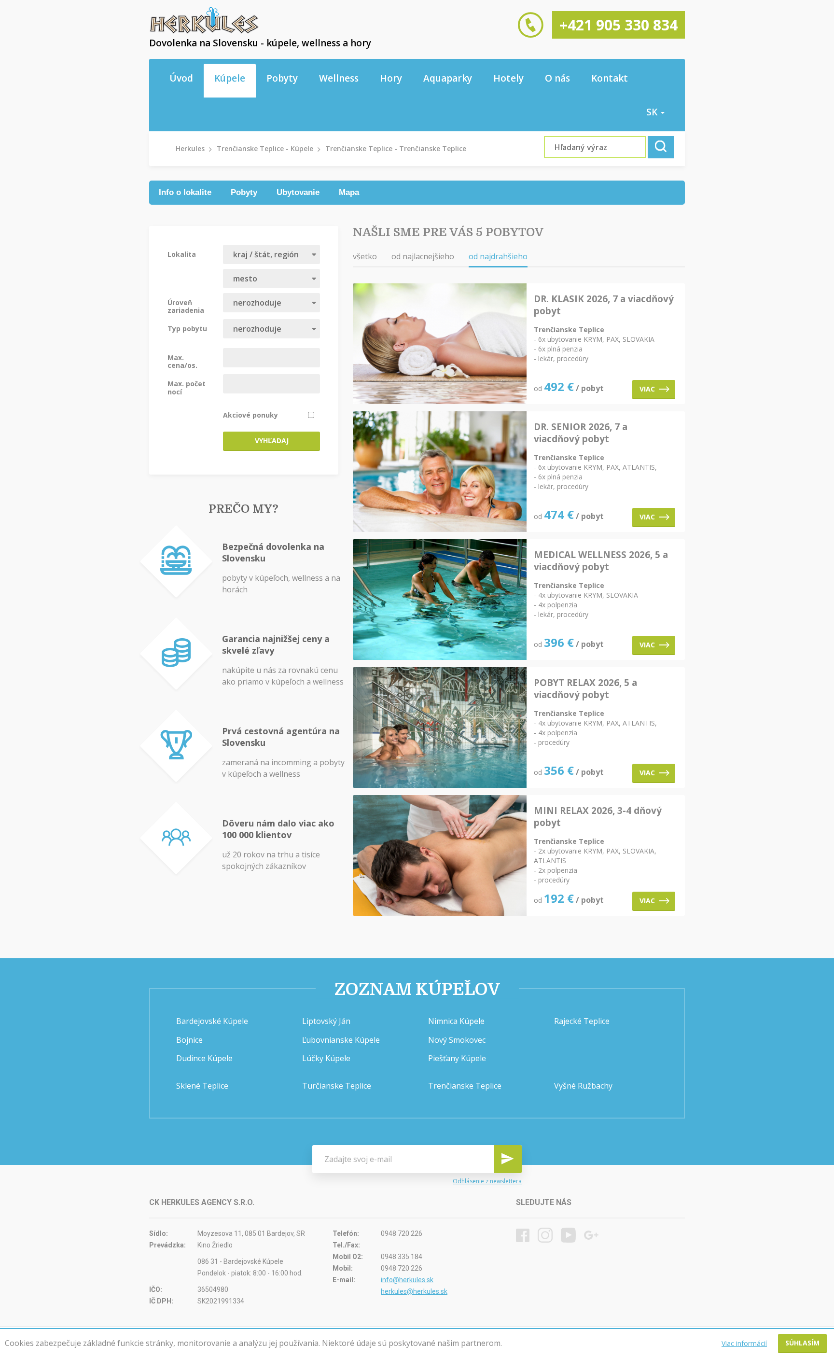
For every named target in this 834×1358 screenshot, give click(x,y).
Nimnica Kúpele (456, 1021)
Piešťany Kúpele (457, 1058)
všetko (365, 256)
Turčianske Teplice (336, 1085)
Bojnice (189, 1040)
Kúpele (229, 78)
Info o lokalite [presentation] (185, 192)
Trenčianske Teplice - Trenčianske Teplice (395, 148)
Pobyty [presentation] (244, 192)
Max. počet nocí (186, 387)
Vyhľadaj (272, 440)
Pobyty (282, 78)
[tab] (185, 192)
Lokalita (181, 254)
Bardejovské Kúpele (212, 1021)
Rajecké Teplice (582, 1021)
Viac (647, 388)
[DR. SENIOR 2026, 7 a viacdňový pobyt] (440, 472)
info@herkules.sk (407, 1280)
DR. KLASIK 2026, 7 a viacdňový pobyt (604, 305)
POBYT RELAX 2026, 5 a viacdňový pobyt (585, 689)
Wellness (339, 78)
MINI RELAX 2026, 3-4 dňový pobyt (598, 817)
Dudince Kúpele (204, 1058)
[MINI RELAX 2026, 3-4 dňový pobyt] (440, 856)
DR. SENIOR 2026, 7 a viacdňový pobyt (580, 433)
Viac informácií (744, 1343)
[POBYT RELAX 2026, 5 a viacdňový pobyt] (440, 728)
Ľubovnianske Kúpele (341, 1040)
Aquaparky (447, 78)
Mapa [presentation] (349, 192)
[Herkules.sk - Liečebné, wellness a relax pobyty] (204, 31)
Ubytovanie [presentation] (298, 192)
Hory (391, 78)
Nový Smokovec (457, 1040)
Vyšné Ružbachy (583, 1085)
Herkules (190, 148)
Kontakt (609, 78)
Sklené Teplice (202, 1085)
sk (653, 112)
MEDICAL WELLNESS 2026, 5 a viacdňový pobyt (601, 561)
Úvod (181, 78)
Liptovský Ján (326, 1021)
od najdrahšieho (498, 256)
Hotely (508, 78)
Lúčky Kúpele (326, 1058)
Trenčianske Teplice (464, 1085)
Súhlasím (802, 1342)
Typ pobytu (187, 328)
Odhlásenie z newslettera (487, 1181)
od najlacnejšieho (422, 256)
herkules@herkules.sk (414, 1291)
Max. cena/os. (182, 361)
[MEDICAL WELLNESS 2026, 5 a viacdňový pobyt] (440, 600)
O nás (557, 78)
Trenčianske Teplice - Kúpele (265, 148)
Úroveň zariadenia (185, 306)
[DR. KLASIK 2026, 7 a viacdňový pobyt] (440, 344)
